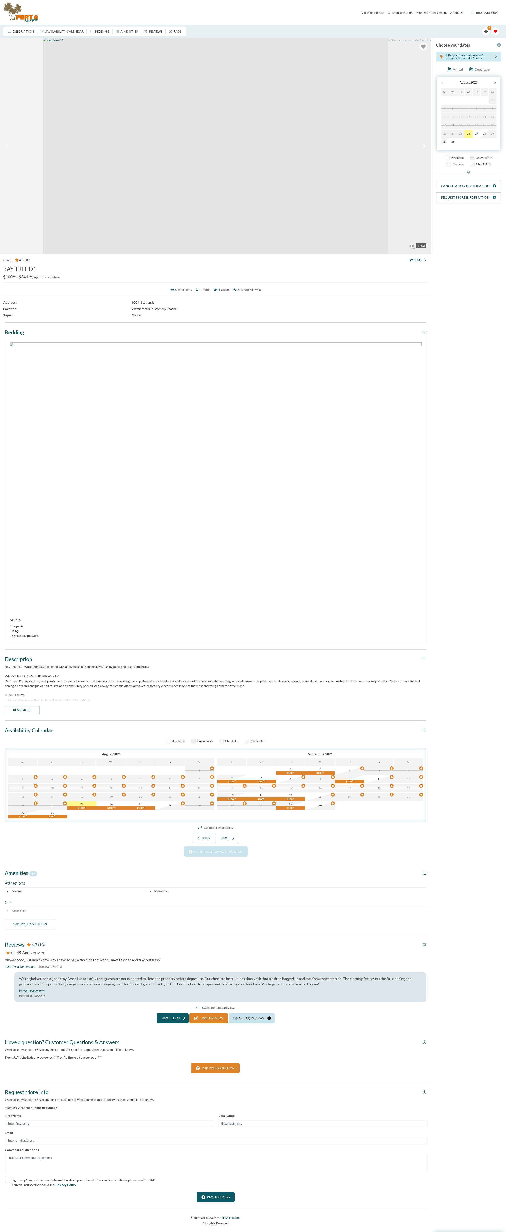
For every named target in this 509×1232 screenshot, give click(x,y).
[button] (7, 145)
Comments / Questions (22, 1150)
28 (484, 133)
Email (9, 1132)
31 (452, 142)
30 (444, 142)
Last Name (227, 1115)
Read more (22, 710)
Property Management (431, 12)
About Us (456, 12)
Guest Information (400, 12)
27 (476, 133)
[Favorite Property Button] (423, 47)
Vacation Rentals (372, 12)
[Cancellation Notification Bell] (212, 768)
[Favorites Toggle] (495, 31)
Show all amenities (30, 924)
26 (468, 133)
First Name (13, 1115)
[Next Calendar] (495, 83)
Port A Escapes (230, 1217)
